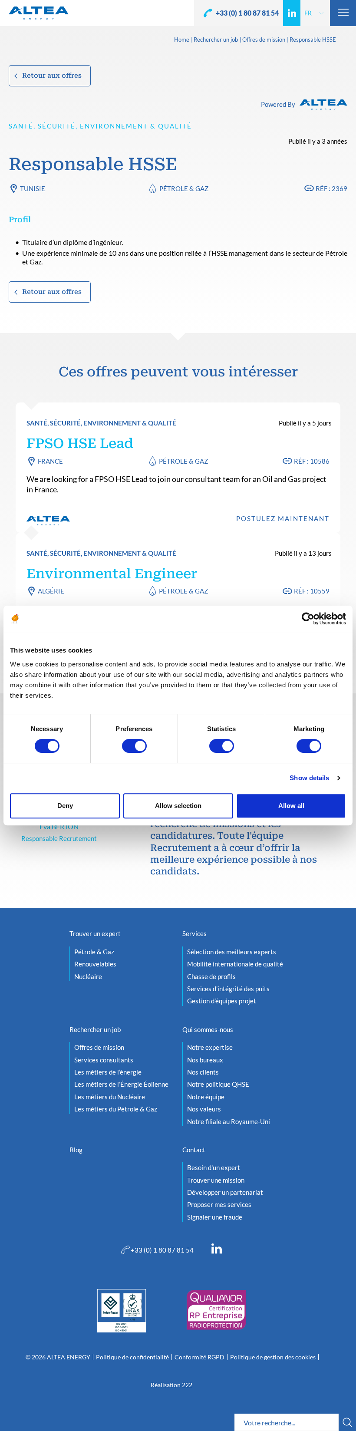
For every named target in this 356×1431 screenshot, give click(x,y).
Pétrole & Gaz (183, 188)
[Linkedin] (291, 13)
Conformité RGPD (199, 1357)
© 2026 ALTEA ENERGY (58, 1357)
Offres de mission (263, 40)
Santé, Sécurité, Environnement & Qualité (100, 126)
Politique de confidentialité (132, 1357)
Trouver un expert (95, 933)
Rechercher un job (216, 40)
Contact (193, 1150)
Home (181, 40)
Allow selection (178, 805)
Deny (65, 805)
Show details (309, 777)
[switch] (134, 746)
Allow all (291, 805)
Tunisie (32, 188)
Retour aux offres (52, 75)
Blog (75, 1150)
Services (194, 933)
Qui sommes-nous (207, 1029)
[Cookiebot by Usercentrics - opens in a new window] (308, 618)
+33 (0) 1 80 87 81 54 (247, 13)
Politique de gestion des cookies (273, 1357)
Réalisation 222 (171, 1385)
